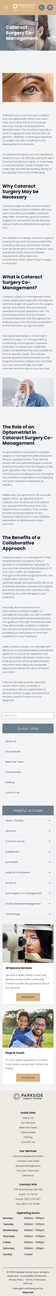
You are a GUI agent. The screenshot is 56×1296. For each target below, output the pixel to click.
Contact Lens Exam (28, 1161)
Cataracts (28, 1175)
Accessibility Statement (33, 1275)
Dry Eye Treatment (28, 1170)
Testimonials (13, 772)
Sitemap (28, 1283)
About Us (10, 741)
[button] (6, 7)
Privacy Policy (16, 1279)
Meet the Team (14, 762)
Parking (9, 782)
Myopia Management (28, 1166)
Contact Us (12, 792)
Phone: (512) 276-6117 (28, 1199)
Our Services (12, 751)
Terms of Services (35, 1279)
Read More (28, 997)
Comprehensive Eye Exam (28, 1156)
